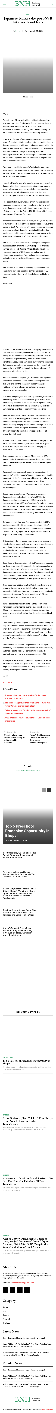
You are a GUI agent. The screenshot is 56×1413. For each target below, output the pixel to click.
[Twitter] (19, 1290)
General (6, 1315)
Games (6, 1115)
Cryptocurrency (9, 1323)
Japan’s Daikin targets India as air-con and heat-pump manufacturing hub (40, 739)
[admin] (28, 756)
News (28, 14)
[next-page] (49, 790)
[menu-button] (4, 4)
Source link (7, 682)
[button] (52, 4)
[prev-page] (44, 790)
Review (5, 1307)
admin (17, 31)
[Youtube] (27, 1290)
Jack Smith (9, 840)
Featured (6, 1319)
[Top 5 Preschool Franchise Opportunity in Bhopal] (28, 815)
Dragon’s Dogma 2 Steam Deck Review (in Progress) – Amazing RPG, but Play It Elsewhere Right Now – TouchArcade (17, 931)
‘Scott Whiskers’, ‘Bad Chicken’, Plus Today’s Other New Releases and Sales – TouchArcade (19, 855)
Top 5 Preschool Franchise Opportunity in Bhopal (27, 831)
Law (4, 1311)
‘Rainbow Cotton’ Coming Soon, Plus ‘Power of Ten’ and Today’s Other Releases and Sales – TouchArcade (19, 912)
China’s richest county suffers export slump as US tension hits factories (14, 739)
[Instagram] (12, 1290)
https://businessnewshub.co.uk (28, 770)
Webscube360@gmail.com (23, 1283)
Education (8, 1057)
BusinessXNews (47, 1409)
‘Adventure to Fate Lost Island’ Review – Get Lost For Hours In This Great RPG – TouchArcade (19, 874)
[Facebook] (5, 1290)
